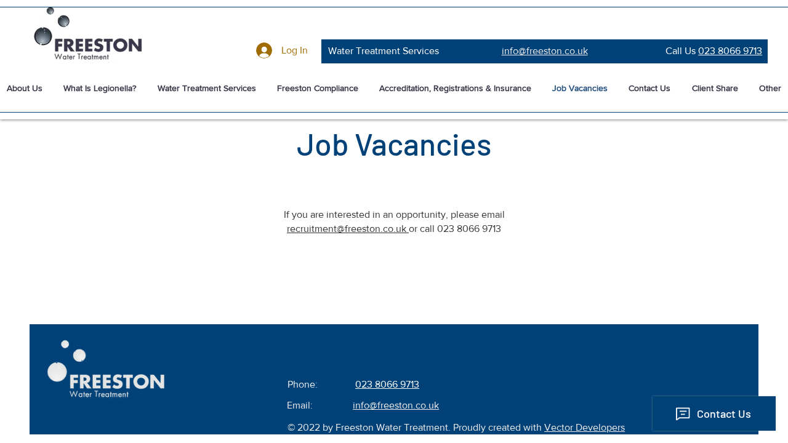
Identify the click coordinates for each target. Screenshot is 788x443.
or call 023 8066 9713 (455, 228)
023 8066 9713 (730, 51)
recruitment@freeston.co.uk (348, 228)
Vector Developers (584, 427)
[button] (206, 88)
